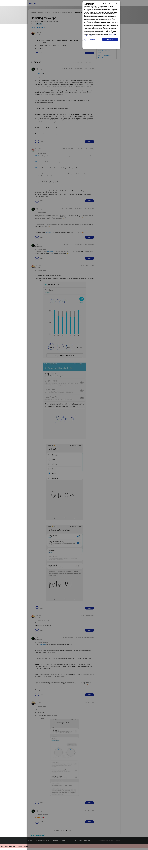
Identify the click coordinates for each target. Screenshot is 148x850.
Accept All (110, 39)
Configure (93, 39)
